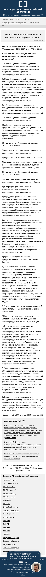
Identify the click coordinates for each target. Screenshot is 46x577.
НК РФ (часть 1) (9, 514)
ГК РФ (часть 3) (9, 493)
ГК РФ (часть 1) (9, 487)
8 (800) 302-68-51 (31, 37)
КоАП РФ (7, 500)
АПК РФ (6, 521)
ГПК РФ (6, 504)
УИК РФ (6, 531)
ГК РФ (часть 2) (9, 490)
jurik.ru (41, 40)
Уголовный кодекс (10, 483)
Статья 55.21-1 (9, 415)
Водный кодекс (9, 544)
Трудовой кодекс (10, 480)
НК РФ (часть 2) (9, 517)
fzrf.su (23, 575)
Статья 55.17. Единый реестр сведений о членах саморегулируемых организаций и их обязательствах (21, 456)
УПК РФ (6, 534)
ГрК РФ (6, 524)
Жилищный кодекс (11, 510)
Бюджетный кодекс (11, 538)
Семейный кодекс (10, 507)
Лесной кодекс (9, 551)
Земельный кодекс (11, 548)
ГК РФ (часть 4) (9, 497)
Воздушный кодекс (11, 541)
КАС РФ (6, 527)
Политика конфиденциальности (23, 572)
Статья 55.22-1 (36, 415)
